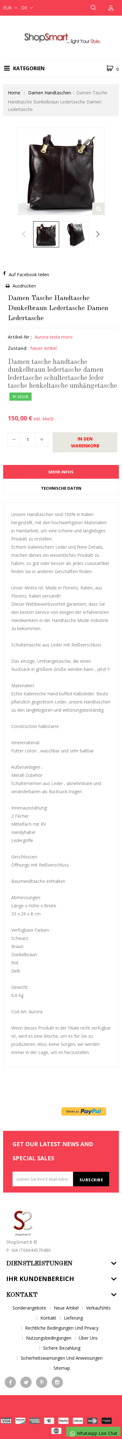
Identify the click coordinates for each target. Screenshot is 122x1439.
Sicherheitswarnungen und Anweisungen (62, 1358)
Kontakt (48, 1318)
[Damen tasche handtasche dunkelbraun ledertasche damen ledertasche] (46, 234)
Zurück (24, 235)
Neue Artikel (66, 1308)
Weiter (98, 235)
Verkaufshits (98, 1308)
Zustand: (18, 348)
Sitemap (61, 1368)
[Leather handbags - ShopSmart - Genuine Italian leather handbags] (61, 37)
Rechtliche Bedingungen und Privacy (62, 1328)
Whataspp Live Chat (96, 1433)
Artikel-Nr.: (20, 337)
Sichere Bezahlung (61, 1348)
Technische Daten (61, 488)
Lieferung (73, 1318)
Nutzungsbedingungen (48, 1338)
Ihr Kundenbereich (40, 1278)
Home (14, 93)
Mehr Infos (61, 472)
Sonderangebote (29, 1308)
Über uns (88, 1338)
